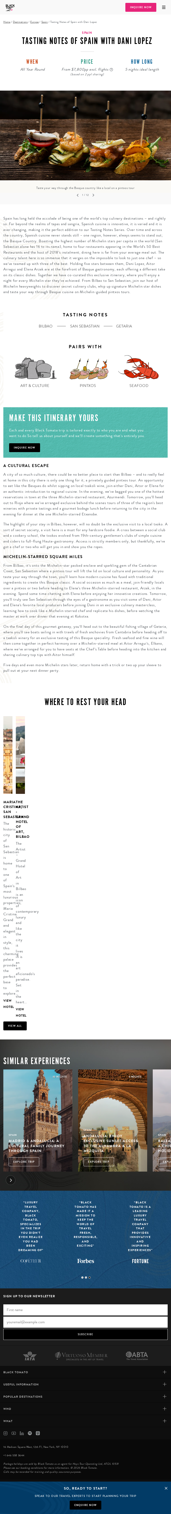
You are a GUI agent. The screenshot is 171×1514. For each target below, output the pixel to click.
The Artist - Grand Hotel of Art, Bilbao (23, 819)
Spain (44, 22)
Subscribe (86, 1334)
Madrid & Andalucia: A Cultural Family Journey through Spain (37, 1145)
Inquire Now (141, 7)
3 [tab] (89, 1277)
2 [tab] (86, 1277)
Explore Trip (24, 1162)
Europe (34, 22)
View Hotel (7, 1003)
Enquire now (85, 1505)
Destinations (20, 22)
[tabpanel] (85, 141)
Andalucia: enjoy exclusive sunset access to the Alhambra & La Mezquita (110, 1143)
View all (15, 1026)
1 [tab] (82, 1277)
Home (6, 22)
